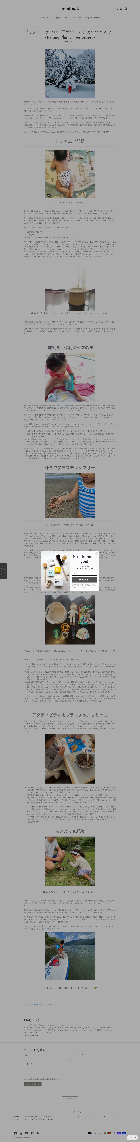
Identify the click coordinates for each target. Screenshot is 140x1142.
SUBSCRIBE (84, 579)
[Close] (96, 553)
